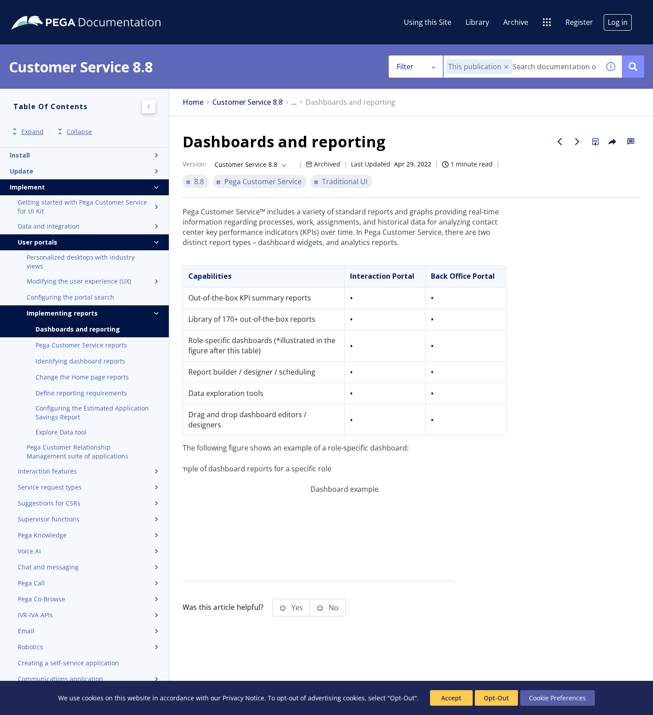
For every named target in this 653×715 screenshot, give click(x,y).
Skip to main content (39, 10)
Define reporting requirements (81, 393)
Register (579, 22)
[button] (506, 66)
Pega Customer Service (263, 181)
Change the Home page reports (82, 377)
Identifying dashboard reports (80, 361)
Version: (195, 164)
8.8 (199, 181)
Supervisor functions (49, 519)
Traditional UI (344, 181)
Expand (32, 131)
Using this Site (427, 22)
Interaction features (47, 471)
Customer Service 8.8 (247, 102)
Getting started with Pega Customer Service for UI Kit (82, 206)
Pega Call (31, 583)
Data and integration (49, 226)
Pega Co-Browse (41, 599)
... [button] (294, 102)
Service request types (50, 487)
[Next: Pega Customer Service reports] (577, 141)
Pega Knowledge (42, 535)
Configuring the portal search (70, 297)
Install (20, 155)
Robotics (30, 647)
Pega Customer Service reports (81, 345)
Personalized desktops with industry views (81, 261)
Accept (451, 698)
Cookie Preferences (557, 698)
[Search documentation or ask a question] (633, 66)
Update (21, 171)
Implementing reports (62, 313)
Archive (515, 22)
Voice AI (29, 551)
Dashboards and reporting (78, 329)
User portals (37, 242)
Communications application (60, 679)
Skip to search (107, 10)
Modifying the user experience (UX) (79, 281)
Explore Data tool (61, 432)
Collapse (79, 131)
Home (193, 102)
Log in (618, 22)
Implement (27, 187)
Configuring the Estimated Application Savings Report (92, 412)
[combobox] (522, 66)
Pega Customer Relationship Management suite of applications (77, 451)
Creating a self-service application (68, 663)
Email (26, 631)
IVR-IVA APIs (35, 615)
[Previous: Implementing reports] (560, 141)
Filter (405, 66)
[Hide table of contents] (148, 106)
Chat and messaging (48, 567)
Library (477, 22)
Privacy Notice (243, 698)
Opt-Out (496, 698)
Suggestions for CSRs (49, 503)
